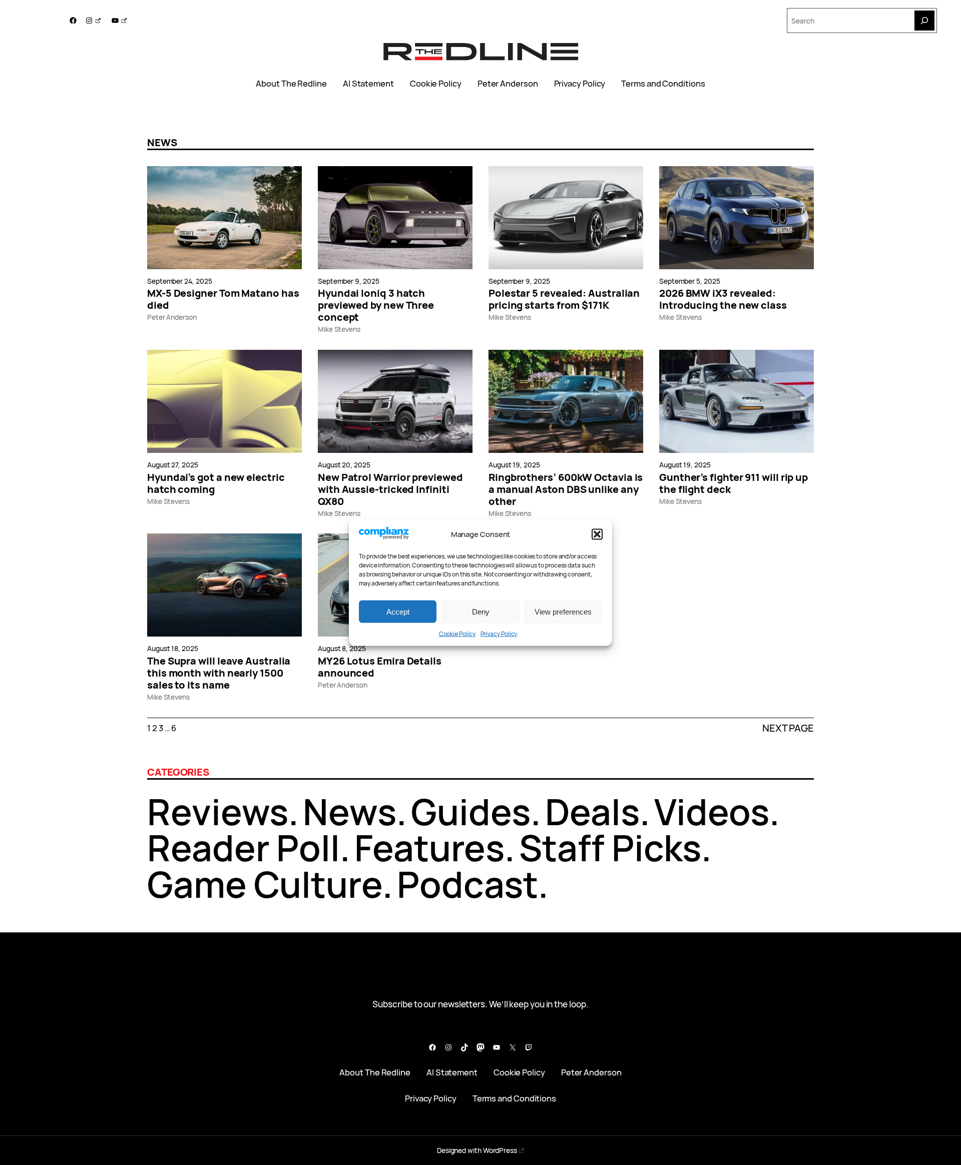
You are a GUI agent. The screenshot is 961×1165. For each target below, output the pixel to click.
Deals (592, 811)
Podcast (467, 884)
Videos (711, 811)
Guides (471, 811)
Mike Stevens (339, 329)
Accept (397, 611)
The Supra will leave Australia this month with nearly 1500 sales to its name (218, 673)
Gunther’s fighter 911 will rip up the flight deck (733, 483)
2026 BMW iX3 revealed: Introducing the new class (723, 299)
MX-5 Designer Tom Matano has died (223, 299)
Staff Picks (610, 847)
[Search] (924, 21)
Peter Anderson (507, 84)
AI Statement (368, 84)
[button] (597, 534)
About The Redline (291, 84)
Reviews (217, 811)
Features (429, 847)
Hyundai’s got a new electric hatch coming (216, 483)
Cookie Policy (457, 634)
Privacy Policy (499, 634)
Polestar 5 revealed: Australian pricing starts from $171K (564, 299)
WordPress (500, 1150)
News (349, 811)
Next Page (788, 728)
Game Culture (264, 884)
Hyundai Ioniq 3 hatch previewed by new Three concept (376, 305)
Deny (481, 611)
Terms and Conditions (663, 84)
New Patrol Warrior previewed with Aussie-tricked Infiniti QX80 (390, 489)
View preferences (563, 611)
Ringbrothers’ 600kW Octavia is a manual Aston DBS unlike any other (566, 489)
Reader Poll (243, 847)
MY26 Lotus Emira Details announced (379, 667)
